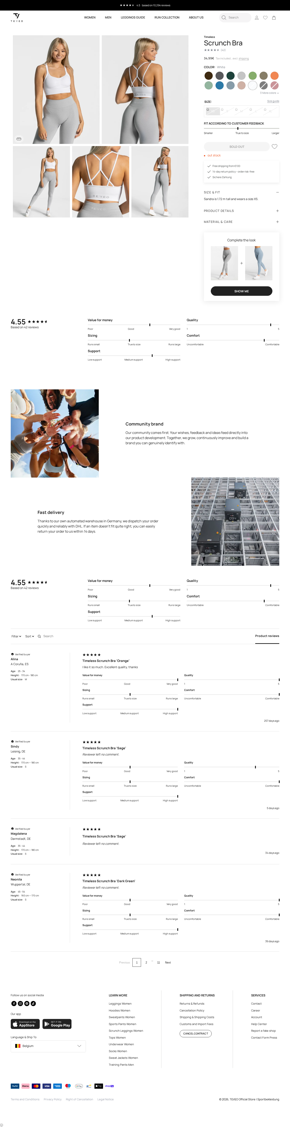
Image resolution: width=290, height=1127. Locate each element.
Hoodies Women (119, 1010)
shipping (244, 58)
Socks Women (118, 1051)
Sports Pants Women (122, 1024)
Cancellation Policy (192, 1010)
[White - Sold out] (253, 85)
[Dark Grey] (220, 76)
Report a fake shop (263, 1031)
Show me (241, 291)
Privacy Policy (53, 1099)
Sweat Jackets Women (123, 1058)
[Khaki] (264, 76)
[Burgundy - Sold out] (274, 85)
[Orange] (274, 76)
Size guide (273, 101)
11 (158, 962)
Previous (124, 962)
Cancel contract (195, 1033)
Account (256, 1017)
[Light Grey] (241, 76)
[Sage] (209, 85)
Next (168, 962)
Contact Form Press (264, 1037)
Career (255, 1010)
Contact (256, 1003)
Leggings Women (120, 1003)
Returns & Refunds (192, 1003)
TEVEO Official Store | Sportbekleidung (254, 1099)
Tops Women (117, 1037)
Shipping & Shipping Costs (197, 1017)
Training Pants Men (121, 1065)
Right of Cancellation (79, 1099)
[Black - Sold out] (264, 85)
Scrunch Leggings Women (126, 1031)
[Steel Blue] (230, 85)
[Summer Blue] (220, 85)
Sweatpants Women (122, 1017)
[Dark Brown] (209, 76)
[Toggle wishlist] (274, 146)
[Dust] (241, 85)
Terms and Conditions (25, 1099)
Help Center (259, 1024)
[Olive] (253, 76)
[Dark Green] (230, 76)
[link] (274, 17)
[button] (235, 17)
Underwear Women (121, 1044)
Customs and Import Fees (196, 1024)
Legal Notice (105, 1099)
